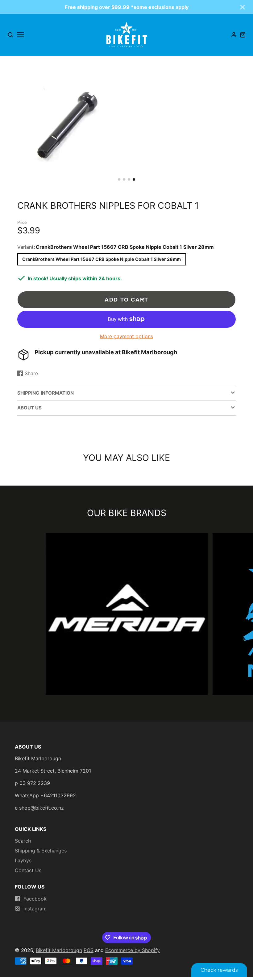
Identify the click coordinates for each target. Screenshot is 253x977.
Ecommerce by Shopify (132, 950)
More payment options (126, 336)
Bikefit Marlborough (59, 950)
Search (23, 841)
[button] (119, 179)
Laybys (23, 860)
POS (88, 950)
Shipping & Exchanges (41, 851)
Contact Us (28, 870)
